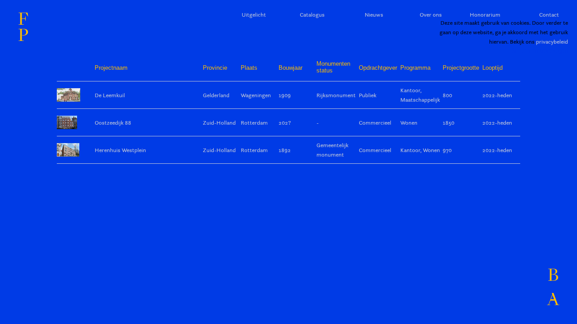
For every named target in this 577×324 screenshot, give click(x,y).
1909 (285, 95)
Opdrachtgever (378, 67)
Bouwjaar (290, 67)
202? (285, 122)
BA (553, 288)
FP (23, 27)
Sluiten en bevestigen (540, 50)
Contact (549, 14)
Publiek (367, 95)
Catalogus (312, 14)
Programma (415, 67)
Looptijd (492, 67)
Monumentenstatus (333, 67)
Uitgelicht (254, 14)
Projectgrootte (461, 67)
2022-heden (497, 95)
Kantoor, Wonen (420, 149)
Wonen (408, 122)
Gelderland (216, 95)
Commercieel (375, 122)
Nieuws (374, 14)
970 (447, 149)
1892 (285, 149)
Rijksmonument (336, 95)
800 (447, 95)
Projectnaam (111, 67)
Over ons (431, 14)
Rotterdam (254, 122)
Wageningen (256, 95)
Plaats (249, 67)
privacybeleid (552, 41)
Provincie (215, 67)
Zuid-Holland (219, 122)
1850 (448, 122)
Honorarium (485, 14)
